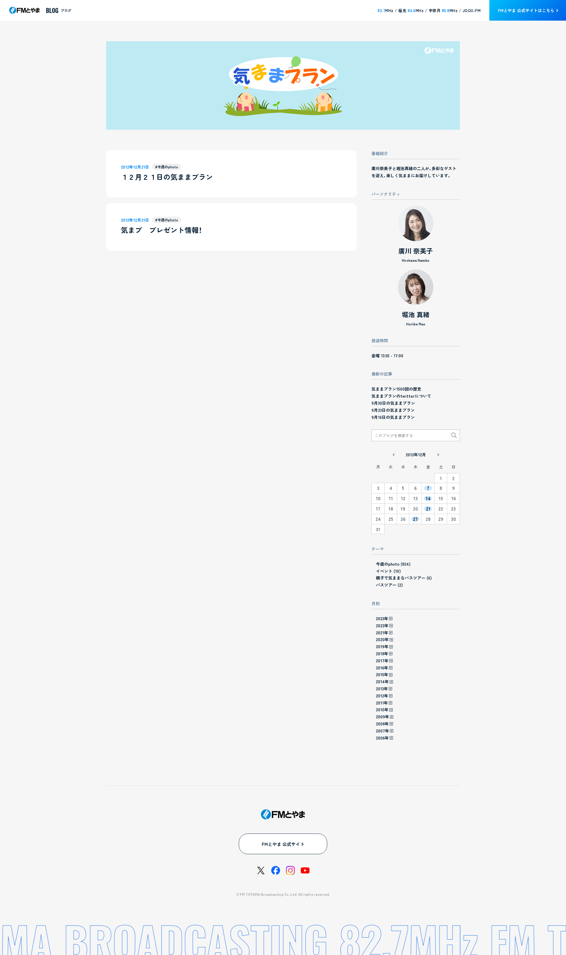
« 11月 (393, 454)
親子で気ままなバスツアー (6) (404, 578)
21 (428, 508)
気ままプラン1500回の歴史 (396, 389)
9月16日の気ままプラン (393, 417)
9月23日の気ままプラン (393, 410)
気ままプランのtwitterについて (401, 396)
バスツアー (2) (389, 585)
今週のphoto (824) (393, 564)
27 (415, 519)
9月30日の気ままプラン (393, 403)
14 (428, 498)
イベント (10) (388, 571)
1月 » (437, 454)
